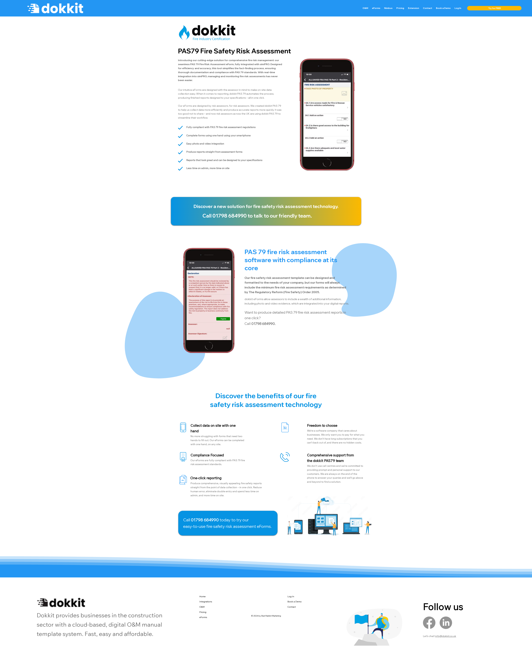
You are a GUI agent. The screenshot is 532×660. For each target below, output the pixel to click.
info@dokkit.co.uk (445, 636)
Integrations (205, 601)
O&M (202, 606)
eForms (203, 617)
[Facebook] (429, 622)
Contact (291, 606)
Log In (290, 596)
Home (202, 596)
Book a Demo (294, 601)
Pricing (202, 612)
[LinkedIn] (446, 622)
